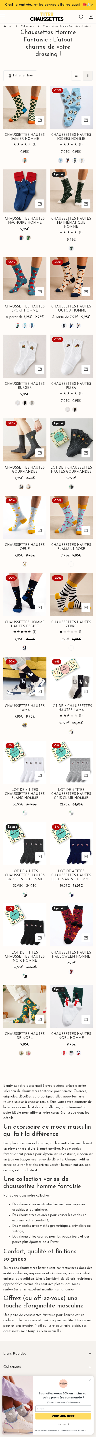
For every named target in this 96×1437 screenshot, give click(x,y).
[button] (91, 17)
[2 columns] (88, 76)
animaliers (79, 1226)
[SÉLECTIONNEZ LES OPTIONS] (39, 120)
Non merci (63, 1424)
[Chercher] (81, 17)
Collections (27, 26)
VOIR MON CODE (63, 1416)
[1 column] (76, 76)
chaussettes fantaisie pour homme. (47, 1091)
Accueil (7, 26)
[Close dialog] (90, 1380)
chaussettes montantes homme (41, 1204)
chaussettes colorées (34, 1215)
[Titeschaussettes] (47, 16)
